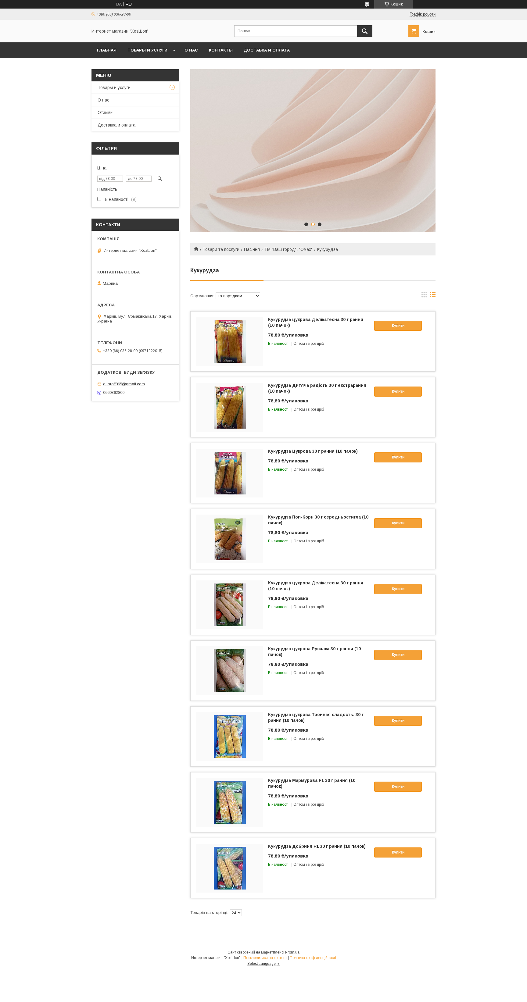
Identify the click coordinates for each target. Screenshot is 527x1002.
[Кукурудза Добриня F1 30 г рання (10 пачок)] (229, 868)
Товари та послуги (221, 249)
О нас (191, 50)
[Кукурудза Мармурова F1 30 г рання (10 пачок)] (229, 802)
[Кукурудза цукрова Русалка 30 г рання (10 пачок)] (229, 670)
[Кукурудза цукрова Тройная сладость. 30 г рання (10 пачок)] (229, 736)
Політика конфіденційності (313, 958)
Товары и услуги (147, 50)
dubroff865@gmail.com (124, 384)
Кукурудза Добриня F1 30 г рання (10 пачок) (317, 846)
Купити (398, 325)
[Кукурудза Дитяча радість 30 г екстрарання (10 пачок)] (229, 407)
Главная (107, 50)
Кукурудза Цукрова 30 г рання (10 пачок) (313, 451)
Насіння (252, 249)
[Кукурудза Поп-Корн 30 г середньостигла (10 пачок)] (229, 539)
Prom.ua (292, 952)
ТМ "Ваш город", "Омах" (288, 249)
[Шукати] (364, 31)
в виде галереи (424, 296)
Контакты (221, 50)
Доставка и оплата (267, 50)
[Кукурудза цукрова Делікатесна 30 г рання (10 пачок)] (229, 341)
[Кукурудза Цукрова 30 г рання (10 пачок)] (229, 473)
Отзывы (105, 112)
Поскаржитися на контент (265, 958)
